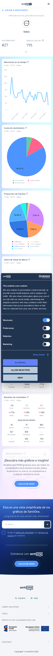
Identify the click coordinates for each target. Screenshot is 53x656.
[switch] (46, 328)
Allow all (20, 362)
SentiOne (30, 651)
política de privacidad (24, 532)
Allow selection (20, 370)
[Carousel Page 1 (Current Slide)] (25, 51)
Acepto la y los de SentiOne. (27, 534)
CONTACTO (47, 524)
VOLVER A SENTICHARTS (16, 10)
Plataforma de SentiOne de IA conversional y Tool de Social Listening (26, 4)
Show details (39, 355)
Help (36, 598)
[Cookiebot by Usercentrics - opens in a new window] (39, 276)
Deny (20, 377)
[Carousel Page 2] (27, 51)
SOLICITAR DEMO (26, 484)
